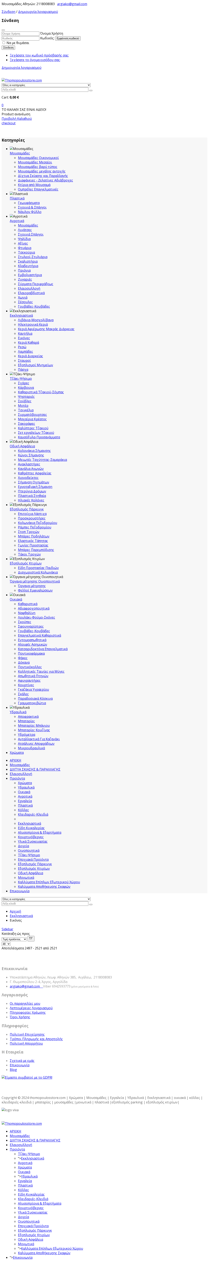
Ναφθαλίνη (26, 613)
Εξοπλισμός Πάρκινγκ (27, 509)
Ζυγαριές (25, 279)
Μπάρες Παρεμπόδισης (36, 550)
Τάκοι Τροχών (29, 554)
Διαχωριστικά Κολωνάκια (38, 572)
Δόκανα (24, 662)
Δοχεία (23, 846)
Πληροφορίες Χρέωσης (28, 1012)
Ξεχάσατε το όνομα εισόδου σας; (35, 60)
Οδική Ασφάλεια (22, 446)
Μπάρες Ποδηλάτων (33, 536)
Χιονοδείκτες (28, 477)
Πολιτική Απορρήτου (26, 1043)
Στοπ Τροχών (28, 531)
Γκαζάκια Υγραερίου (33, 689)
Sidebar (7, 929)
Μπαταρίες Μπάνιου (34, 725)
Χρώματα (17, 752)
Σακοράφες (26, 423)
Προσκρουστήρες (32, 518)
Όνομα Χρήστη (51, 33)
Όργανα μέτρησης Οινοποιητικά (35, 581)
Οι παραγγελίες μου (25, 1003)
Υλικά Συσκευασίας (33, 841)
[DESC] (31, 938)
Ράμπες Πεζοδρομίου (34, 527)
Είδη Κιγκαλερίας (31, 828)
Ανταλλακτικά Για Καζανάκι (39, 739)
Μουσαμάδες (20, 153)
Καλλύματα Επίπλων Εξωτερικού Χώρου (49, 882)
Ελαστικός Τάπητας (33, 541)
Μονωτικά (26, 877)
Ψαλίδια (24, 239)
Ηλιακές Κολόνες (31, 500)
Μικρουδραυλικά (31, 748)
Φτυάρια (24, 248)
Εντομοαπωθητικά (32, 640)
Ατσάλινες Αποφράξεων (36, 743)
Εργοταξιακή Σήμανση (35, 486)
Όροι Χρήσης (20, 1017)
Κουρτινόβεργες (31, 837)
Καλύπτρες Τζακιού (33, 428)
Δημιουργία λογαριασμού (38, 11)
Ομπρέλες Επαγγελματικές (38, 189)
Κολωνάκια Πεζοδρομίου (37, 522)
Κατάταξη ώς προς (16, 933)
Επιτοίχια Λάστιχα (32, 513)
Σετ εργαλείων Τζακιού (36, 432)
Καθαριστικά (27, 604)
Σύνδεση (8, 11)
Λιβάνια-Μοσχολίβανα (35, 320)
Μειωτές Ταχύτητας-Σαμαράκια (42, 459)
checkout (9, 123)
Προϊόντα (17, 778)
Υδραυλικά (18, 712)
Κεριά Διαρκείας (30, 356)
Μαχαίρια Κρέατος (32, 419)
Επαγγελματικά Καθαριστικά (39, 635)
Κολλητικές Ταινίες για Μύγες (41, 671)
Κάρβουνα (26, 387)
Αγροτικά (17, 221)
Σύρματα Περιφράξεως (35, 284)
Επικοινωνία (19, 891)
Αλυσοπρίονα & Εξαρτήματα (39, 832)
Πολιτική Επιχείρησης (27, 1034)
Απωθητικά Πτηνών (33, 676)
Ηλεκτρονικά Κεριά (33, 324)
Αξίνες (23, 243)
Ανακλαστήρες (29, 464)
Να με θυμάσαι (17, 43)
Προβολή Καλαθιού (17, 118)
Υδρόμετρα (26, 734)
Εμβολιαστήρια (30, 275)
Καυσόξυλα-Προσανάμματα (39, 437)
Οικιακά (16, 599)
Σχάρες (23, 383)
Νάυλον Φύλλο (29, 212)
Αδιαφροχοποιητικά (33, 608)
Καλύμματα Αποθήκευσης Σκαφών (44, 886)
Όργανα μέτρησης (32, 586)
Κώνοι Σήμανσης (31, 455)
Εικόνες (24, 338)
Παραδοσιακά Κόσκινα (35, 698)
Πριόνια (24, 270)
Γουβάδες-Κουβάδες (34, 306)
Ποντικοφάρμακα (31, 653)
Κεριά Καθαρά (28, 342)
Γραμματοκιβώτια (32, 703)
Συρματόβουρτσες (32, 414)
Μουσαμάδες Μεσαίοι (35, 162)
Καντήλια (25, 333)
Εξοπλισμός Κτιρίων (26, 563)
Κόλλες (23, 810)
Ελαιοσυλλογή (29, 288)
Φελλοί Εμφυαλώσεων (35, 590)
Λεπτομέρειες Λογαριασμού (31, 1008)
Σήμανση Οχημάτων (33, 482)
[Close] (3, 30)
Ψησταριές (26, 396)
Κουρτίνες (26, 685)
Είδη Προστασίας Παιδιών (38, 568)
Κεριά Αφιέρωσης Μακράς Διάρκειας (46, 329)
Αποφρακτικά (28, 716)
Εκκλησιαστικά (21, 315)
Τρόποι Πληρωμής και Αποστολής (36, 1039)
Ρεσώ (22, 347)
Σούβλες (24, 401)
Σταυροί (24, 360)
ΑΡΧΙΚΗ (15, 760)
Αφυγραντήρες (29, 680)
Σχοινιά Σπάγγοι (30, 234)
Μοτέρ (23, 405)
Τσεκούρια (26, 252)
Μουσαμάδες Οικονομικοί (38, 157)
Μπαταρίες (26, 721)
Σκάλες (23, 694)
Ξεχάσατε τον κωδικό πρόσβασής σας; (39, 55)
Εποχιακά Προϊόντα (33, 859)
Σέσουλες (25, 302)
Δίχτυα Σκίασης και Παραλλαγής (43, 175)
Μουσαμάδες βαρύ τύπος (37, 166)
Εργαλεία (25, 801)
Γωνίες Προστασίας (33, 545)
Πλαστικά (17, 198)
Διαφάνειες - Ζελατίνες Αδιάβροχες (45, 180)
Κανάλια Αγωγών (31, 468)
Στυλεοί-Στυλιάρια (32, 257)
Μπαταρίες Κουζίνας (34, 730)
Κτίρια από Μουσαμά (34, 185)
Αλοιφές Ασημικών (32, 644)
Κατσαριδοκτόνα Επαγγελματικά (43, 649)
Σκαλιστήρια (28, 261)
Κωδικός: (47, 38)
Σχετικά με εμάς (22, 1060)
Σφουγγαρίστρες (31, 626)
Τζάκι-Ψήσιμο (21, 378)
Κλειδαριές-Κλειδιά (33, 814)
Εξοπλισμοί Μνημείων (35, 365)
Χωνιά (22, 297)
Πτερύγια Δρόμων (32, 491)
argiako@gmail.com (72, 4)
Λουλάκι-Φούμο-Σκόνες (36, 617)
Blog (13, 1069)
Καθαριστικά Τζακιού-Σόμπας (41, 392)
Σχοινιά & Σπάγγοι (32, 207)
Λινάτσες (25, 230)
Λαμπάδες (25, 351)
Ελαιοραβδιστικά (31, 293)
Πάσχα (23, 369)
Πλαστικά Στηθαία (32, 495)
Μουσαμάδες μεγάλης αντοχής (42, 171)
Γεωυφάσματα (29, 203)
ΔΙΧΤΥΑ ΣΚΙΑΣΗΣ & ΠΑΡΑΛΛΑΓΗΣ (35, 769)
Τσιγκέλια (25, 410)
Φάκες (23, 658)
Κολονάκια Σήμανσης (34, 450)
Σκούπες (24, 622)
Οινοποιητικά (28, 850)
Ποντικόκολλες (30, 667)
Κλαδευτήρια (28, 266)
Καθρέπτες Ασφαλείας (34, 473)
